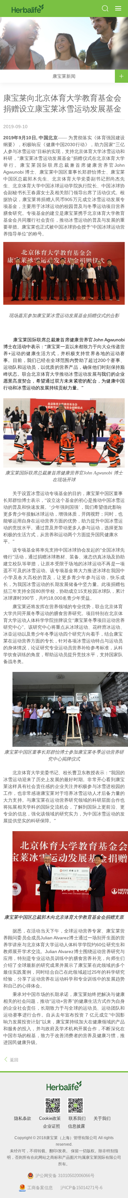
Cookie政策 (50, 1118)
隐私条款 (22, 1118)
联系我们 (77, 1118)
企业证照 (51, 1126)
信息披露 (76, 1126)
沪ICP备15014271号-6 (81, 1187)
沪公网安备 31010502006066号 (65, 1175)
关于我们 (102, 1118)
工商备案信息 (40, 1187)
